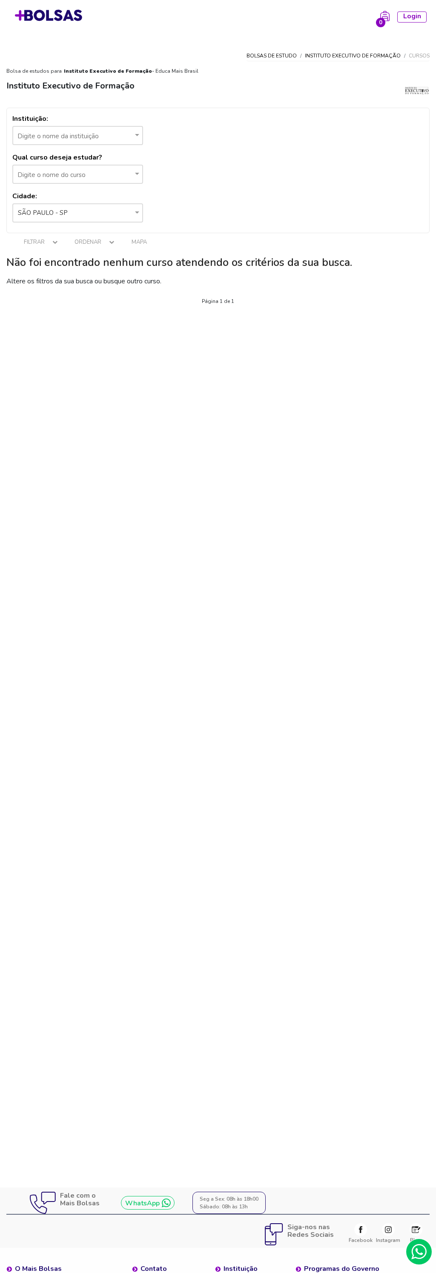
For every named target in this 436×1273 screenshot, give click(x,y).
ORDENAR (89, 242)
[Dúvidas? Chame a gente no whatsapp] (419, 1251)
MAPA (139, 242)
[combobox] (77, 135)
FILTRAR (35, 242)
